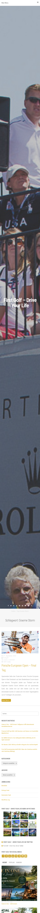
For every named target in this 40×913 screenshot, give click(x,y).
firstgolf (5, 658)
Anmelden (4, 785)
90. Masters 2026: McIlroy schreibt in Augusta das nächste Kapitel (20, 744)
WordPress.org (6, 800)
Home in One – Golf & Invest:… (10, 904)
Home (13, 611)
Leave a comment (9, 660)
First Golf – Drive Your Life (20, 303)
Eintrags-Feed (5, 790)
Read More (5, 700)
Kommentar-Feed (6, 795)
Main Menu (5, 3)
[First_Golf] (2, 846)
